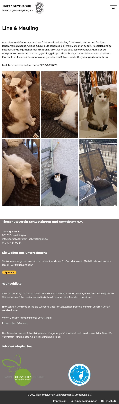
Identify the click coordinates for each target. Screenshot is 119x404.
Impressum (59, 401)
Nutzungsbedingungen (84, 401)
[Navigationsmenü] (113, 7)
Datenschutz (108, 401)
